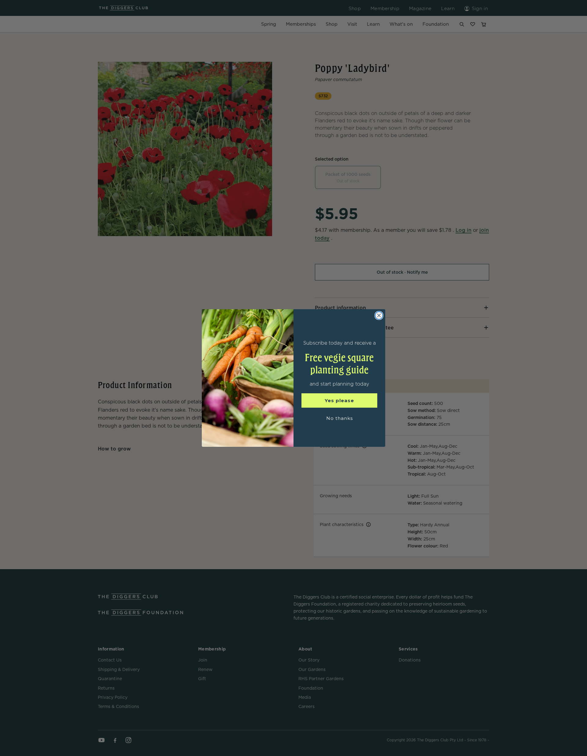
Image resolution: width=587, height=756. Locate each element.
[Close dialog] (379, 315)
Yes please (339, 400)
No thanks (339, 418)
